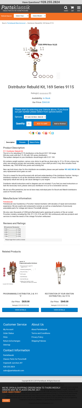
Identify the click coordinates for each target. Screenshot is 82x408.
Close (6, 400)
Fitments (22, 142)
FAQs (5, 337)
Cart (72, 10)
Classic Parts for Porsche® (14, 359)
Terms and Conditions (40, 333)
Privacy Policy (37, 337)
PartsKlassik (8, 355)
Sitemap (6, 345)
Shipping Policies (38, 341)
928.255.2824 (50, 2)
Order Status (8, 333)
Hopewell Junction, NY (12, 363)
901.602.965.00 (71, 169)
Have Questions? (31, 2)
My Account (8, 329)
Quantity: (20, 123)
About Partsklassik (39, 329)
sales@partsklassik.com (13, 370)
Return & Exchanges (11, 341)
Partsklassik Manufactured (16, 23)
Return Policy (34, 142)
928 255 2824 (9, 367)
